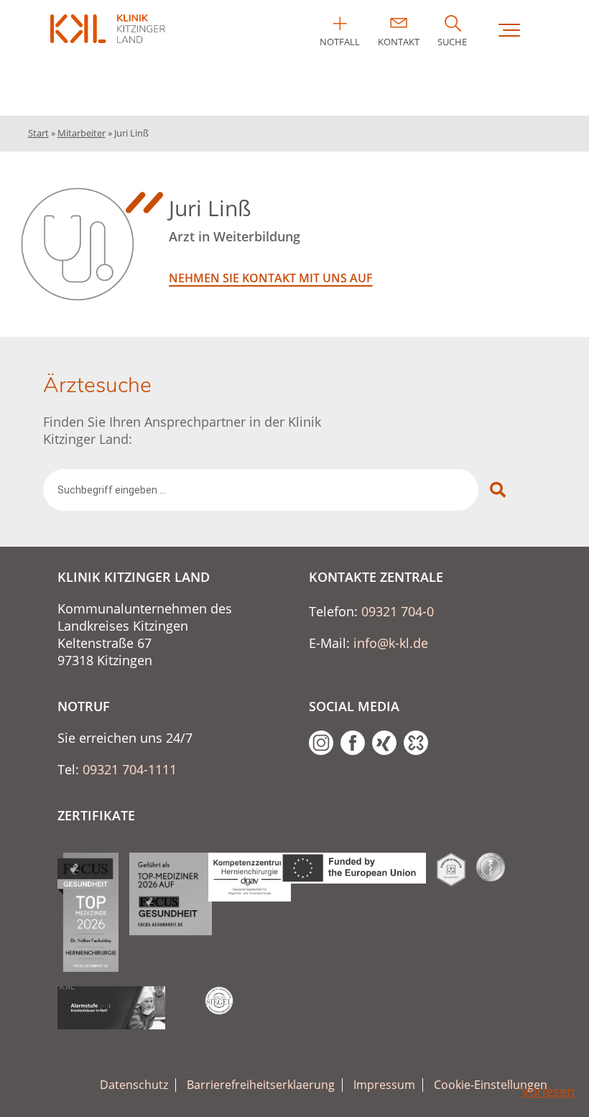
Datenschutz (134, 1085)
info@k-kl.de (390, 643)
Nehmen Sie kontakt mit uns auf (271, 278)
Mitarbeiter (81, 132)
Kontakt (398, 41)
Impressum (384, 1085)
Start (38, 132)
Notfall (340, 41)
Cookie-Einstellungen (490, 1085)
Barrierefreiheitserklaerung (261, 1085)
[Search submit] (497, 490)
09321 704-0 (397, 611)
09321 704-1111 (130, 769)
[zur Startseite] (107, 28)
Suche (452, 41)
